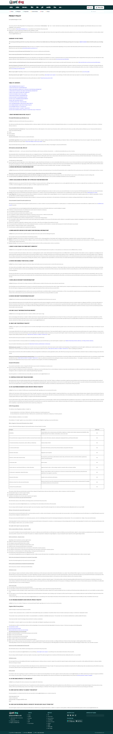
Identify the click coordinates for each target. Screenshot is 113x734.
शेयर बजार (30, 718)
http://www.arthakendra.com (21, 29)
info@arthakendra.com (14, 721)
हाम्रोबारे (49, 725)
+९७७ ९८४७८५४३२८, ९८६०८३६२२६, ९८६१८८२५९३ (16, 718)
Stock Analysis (31, 723)
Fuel (42, 11)
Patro (12, 11)
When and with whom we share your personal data (18, 630)
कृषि (29, 721)
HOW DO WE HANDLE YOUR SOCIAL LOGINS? (34, 141)
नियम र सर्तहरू (50, 728)
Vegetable (26, 11)
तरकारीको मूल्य (50, 720)
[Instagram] (70, 715)
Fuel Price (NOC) (51, 718)
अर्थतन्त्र (29, 716)
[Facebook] (68, 715)
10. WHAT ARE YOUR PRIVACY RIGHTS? (16, 100)
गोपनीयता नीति (50, 727)
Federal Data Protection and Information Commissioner (39, 344)
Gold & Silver (35, 11)
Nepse (29, 715)
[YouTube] (73, 715)
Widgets (19, 11)
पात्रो (48, 715)
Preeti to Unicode (51, 721)
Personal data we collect (13, 627)
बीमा (29, 720)
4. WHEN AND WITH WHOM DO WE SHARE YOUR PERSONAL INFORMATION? (23, 91)
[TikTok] (75, 715)
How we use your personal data (15, 628)
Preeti (48, 11)
